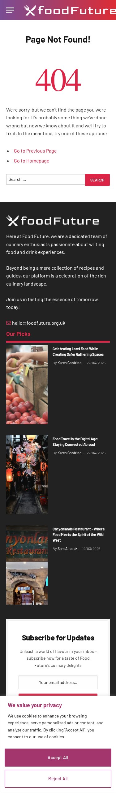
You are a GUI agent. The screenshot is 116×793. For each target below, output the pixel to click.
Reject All (57, 778)
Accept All (58, 757)
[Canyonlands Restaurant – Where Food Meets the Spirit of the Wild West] (27, 564)
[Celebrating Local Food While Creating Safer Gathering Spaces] (27, 384)
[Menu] (10, 10)
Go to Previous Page (35, 151)
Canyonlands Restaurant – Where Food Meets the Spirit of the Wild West (79, 534)
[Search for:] (46, 181)
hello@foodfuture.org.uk (38, 323)
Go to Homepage (31, 160)
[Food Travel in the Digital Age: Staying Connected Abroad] (27, 474)
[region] (58, 744)
